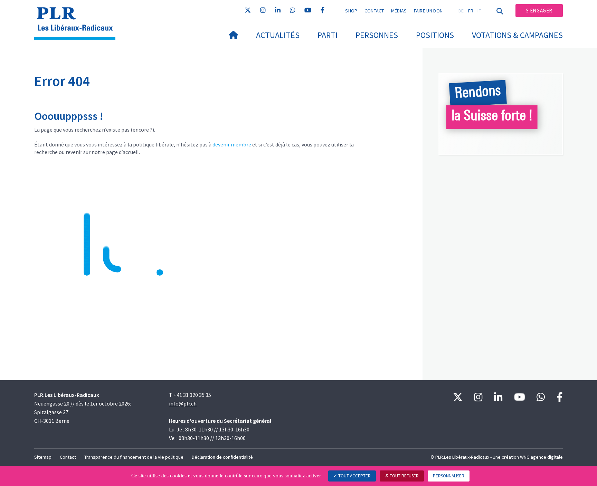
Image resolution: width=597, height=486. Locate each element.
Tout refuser (404, 476)
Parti (328, 35)
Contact (374, 11)
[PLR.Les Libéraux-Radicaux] (77, 14)
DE (461, 11)
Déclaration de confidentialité (222, 457)
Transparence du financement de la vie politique (133, 457)
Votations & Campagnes (517, 35)
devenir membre (231, 144)
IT (479, 11)
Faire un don (428, 11)
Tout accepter (354, 476)
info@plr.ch (183, 403)
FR (471, 11)
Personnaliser (448, 476)
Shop (351, 11)
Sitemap (42, 457)
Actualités (278, 35)
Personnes (377, 35)
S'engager (539, 10)
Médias (399, 11)
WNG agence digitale (541, 457)
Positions (435, 35)
